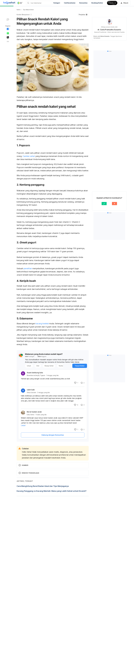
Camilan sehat (29, 156)
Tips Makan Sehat (28, 9)
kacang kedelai (42, 323)
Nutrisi (19, 9)
